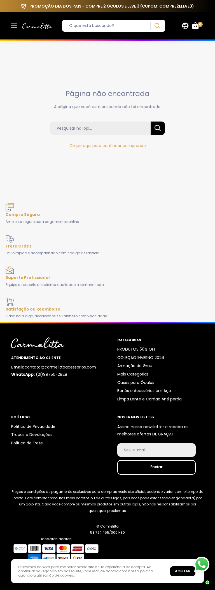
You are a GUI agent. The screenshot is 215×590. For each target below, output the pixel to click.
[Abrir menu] (14, 26)
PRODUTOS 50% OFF (136, 349)
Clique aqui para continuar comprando (107, 145)
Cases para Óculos (135, 382)
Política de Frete (27, 443)
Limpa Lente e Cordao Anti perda (149, 399)
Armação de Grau (134, 366)
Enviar (156, 467)
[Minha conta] (185, 26)
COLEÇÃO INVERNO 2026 (140, 357)
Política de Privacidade (33, 426)
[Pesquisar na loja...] (158, 128)
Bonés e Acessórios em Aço (144, 390)
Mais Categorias (133, 374)
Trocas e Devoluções (31, 434)
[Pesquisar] (157, 26)
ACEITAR (182, 571)
